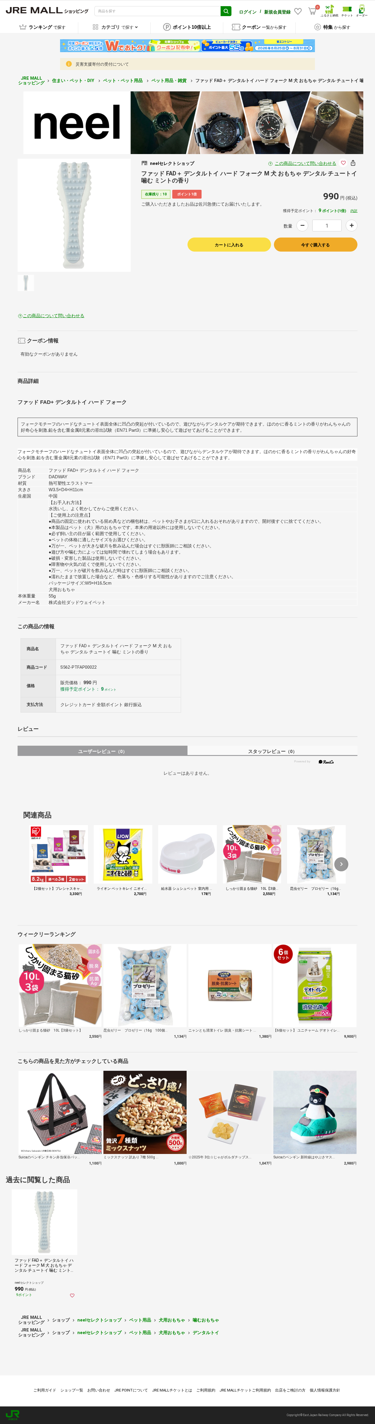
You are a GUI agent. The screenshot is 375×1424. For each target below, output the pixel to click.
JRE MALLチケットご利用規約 (245, 1390)
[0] (312, 11)
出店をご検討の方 (290, 1390)
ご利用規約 (205, 1390)
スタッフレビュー (272, 751)
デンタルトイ (206, 1332)
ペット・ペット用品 (123, 80)
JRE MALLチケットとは (172, 1390)
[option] (74, 215)
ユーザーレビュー (102, 751)
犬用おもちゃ (172, 1320)
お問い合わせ (98, 1390)
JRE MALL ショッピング (31, 81)
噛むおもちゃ (206, 1320)
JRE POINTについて (131, 1390)
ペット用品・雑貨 (169, 80)
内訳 (353, 211)
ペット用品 (140, 1320)
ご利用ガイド (44, 1390)
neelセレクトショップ (99, 1320)
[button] (341, 864)
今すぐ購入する (315, 245)
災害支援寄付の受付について (102, 64)
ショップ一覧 (71, 1390)
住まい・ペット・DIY (74, 80)
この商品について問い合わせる (305, 163)
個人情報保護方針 (325, 1390)
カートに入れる (229, 245)
